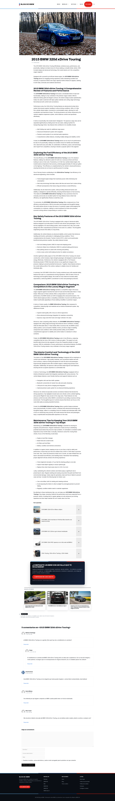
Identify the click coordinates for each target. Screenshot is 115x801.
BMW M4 (46, 786)
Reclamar (88, 4)
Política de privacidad (85, 781)
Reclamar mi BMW (24, 786)
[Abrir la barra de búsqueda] (94, 4)
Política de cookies (84, 783)
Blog (81, 4)
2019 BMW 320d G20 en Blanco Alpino (30, 617)
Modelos (64, 4)
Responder (26, 644)
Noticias (73, 4)
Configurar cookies (84, 788)
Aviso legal (82, 779)
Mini (44, 783)
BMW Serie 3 (47, 790)
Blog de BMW (27, 4)
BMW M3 (46, 781)
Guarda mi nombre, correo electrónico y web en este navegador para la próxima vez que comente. (49, 760)
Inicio (58, 4)
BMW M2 (46, 788)
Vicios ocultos (65, 783)
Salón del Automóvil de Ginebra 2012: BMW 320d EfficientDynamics (37, 615)
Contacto (82, 786)
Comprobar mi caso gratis (43, 576)
